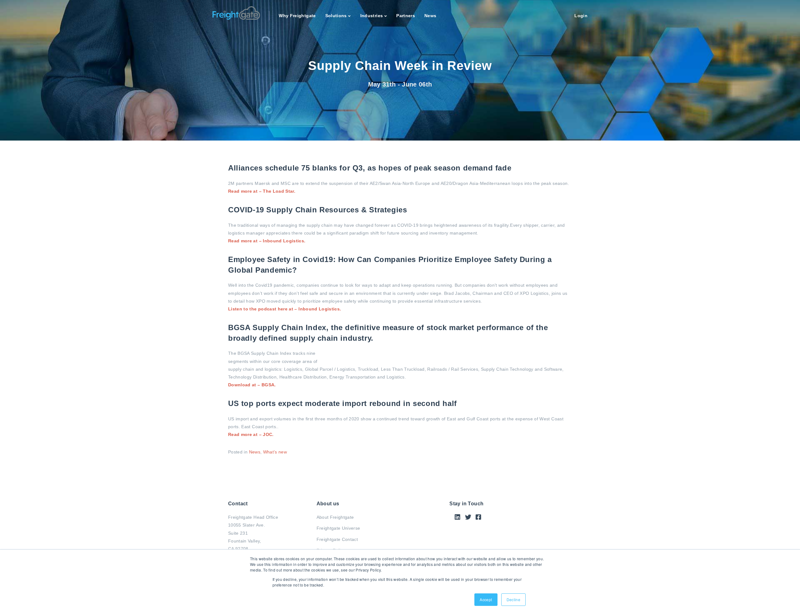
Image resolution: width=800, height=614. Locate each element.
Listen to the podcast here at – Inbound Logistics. (284, 308)
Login (581, 15)
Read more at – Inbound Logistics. (267, 240)
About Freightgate (335, 517)
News (430, 15)
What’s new (275, 451)
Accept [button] (486, 599)
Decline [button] (513, 599)
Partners (405, 15)
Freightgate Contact (337, 539)
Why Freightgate (297, 15)
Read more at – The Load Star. (261, 191)
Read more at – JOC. (251, 434)
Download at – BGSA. (252, 384)
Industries (371, 15)
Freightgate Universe (338, 528)
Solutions (336, 15)
